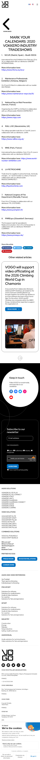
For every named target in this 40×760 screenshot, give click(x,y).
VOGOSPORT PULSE (9, 520)
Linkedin (28, 248)
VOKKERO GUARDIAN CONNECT (13, 502)
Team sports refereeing (9, 581)
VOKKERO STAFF (8, 496)
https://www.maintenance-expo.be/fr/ (18, 93)
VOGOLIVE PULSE (8, 522)
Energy (4, 625)
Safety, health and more (10, 631)
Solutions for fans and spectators (13, 599)
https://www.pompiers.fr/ (12, 210)
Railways (4, 627)
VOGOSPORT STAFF (9, 518)
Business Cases (7, 549)
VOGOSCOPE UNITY (9, 524)
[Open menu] (37, 4)
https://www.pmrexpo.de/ (12, 235)
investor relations (27, 559)
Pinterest (7, 251)
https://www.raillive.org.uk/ (13, 139)
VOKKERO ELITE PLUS (10, 493)
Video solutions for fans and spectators (15, 641)
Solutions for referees (9, 591)
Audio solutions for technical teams (13, 639)
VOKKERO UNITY (8, 498)
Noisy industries (7, 629)
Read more (14, 309)
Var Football (5, 579)
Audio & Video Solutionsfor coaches (10, 596)
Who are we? (6, 542)
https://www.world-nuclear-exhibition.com (19, 159)
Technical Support (8, 546)
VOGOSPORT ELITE (9, 516)
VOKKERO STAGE (8, 506)
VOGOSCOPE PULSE (9, 527)
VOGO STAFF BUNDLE (10, 538)
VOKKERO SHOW (8, 504)
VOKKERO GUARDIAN (9, 500)
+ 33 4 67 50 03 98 (7, 681)
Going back (7, 31)
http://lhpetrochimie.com (12, 186)
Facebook (7, 248)
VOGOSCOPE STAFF (9, 526)
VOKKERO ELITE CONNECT (12, 495)
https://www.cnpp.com (11, 117)
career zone (8, 565)
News (3, 548)
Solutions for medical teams (11, 593)
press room (8, 559)
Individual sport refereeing (10, 583)
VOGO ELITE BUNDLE (10, 536)
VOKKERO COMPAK (9, 508)
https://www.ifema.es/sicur (13, 70)
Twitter (18, 248)
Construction (6, 623)
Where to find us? (8, 544)
